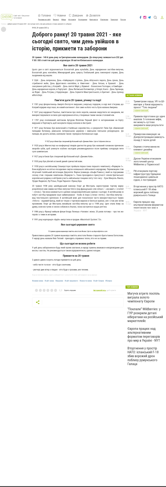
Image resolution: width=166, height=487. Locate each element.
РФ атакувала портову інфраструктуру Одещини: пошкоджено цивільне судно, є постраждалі (147, 175)
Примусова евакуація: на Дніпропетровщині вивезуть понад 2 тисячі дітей (149, 137)
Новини (61, 15)
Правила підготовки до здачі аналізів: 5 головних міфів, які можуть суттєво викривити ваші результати (149, 121)
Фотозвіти (72, 19)
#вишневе (59, 281)
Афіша (63, 19)
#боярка (108, 281)
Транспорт (114, 19)
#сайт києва (49, 281)
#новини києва (37, 281)
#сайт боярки (98, 281)
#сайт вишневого (71, 281)
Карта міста (94, 19)
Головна (46, 15)
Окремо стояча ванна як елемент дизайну (147, 148)
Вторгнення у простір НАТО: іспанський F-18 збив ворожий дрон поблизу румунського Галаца (148, 191)
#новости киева (86, 281)
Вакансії (56, 19)
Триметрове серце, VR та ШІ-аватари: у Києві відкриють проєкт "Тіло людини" (149, 104)
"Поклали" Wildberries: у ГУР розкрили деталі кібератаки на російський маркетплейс (145, 315)
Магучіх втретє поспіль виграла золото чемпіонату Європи (143, 297)
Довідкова (104, 19)
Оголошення (82, 19)
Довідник (77, 15)
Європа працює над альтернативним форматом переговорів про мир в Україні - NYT (148, 206)
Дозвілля (94, 15)
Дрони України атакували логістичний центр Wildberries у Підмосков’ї (147, 161)
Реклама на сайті (44, 19)
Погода (123, 19)
